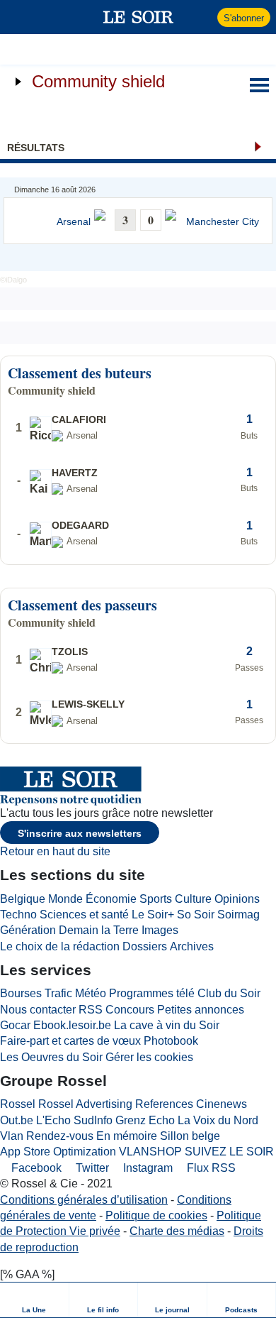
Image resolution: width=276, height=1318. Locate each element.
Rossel (17, 1104)
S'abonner (244, 18)
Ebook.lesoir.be (72, 1025)
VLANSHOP (150, 1152)
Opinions (237, 899)
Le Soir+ (153, 914)
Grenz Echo (145, 1120)
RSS (91, 1010)
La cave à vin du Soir (166, 1025)
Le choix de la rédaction (60, 946)
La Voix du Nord (218, 1120)
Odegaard (80, 525)
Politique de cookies (156, 1215)
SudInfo (93, 1120)
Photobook (171, 1041)
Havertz (75, 472)
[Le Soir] (138, 17)
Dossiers (144, 946)
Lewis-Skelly (88, 704)
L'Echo (53, 1120)
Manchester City (222, 221)
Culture (193, 899)
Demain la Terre (99, 930)
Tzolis (70, 651)
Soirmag (238, 914)
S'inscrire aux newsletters (80, 833)
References (164, 1104)
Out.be (16, 1120)
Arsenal (74, 221)
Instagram (146, 1168)
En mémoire (126, 1136)
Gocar (15, 1025)
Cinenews (221, 1104)
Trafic (58, 993)
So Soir (195, 914)
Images (160, 930)
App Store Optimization (58, 1152)
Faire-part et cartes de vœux (70, 1041)
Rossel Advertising (85, 1104)
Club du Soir (228, 993)
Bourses (21, 993)
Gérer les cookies (149, 1057)
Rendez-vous (59, 1136)
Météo (90, 993)
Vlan (11, 1136)
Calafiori (79, 419)
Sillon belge (190, 1136)
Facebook (35, 1168)
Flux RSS (210, 1168)
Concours (129, 1010)
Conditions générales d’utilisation (84, 1200)
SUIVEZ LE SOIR (229, 1152)
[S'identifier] (205, 17)
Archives (192, 946)
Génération (28, 930)
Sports (155, 899)
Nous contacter (38, 1010)
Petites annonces (200, 1010)
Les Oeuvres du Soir (51, 1057)
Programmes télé (152, 993)
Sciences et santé (84, 914)
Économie (111, 899)
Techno (18, 914)
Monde (65, 899)
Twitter (91, 1168)
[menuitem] (34, 1300)
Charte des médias (177, 1231)
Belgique (22, 899)
